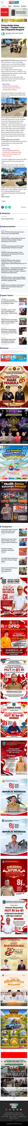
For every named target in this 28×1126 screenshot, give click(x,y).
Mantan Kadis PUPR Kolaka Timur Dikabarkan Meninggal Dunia (9, 569)
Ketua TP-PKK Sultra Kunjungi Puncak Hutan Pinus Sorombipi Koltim (12, 232)
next (14, 1098)
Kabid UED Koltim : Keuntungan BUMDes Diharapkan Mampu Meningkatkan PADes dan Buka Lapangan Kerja (13, 278)
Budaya (4, 337)
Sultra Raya (16, 6)
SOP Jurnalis (5, 1116)
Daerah (4, 298)
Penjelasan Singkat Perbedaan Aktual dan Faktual (7, 550)
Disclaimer (15, 1114)
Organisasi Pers (22, 1116)
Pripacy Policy (12, 1116)
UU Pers (16, 1118)
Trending (3, 6)
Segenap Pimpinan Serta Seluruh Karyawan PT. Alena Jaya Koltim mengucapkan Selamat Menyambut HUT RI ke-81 (14, 262)
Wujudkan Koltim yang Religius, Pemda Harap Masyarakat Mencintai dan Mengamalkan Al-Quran (11, 87)
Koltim (9, 6)
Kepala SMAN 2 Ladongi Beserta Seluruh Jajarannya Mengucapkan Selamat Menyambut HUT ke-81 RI (13, 239)
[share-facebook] (2, 207)
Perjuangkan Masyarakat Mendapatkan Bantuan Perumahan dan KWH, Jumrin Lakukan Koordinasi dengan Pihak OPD (9, 341)
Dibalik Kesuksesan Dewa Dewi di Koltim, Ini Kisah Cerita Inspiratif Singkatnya (9, 540)
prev (13, 1098)
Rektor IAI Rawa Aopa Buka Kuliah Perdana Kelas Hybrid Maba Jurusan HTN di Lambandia (9, 321)
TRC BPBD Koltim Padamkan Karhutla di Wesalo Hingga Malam (9, 560)
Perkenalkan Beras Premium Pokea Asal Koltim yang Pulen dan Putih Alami (9, 531)
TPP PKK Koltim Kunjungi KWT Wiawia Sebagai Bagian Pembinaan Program (12, 246)
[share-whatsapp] (9, 207)
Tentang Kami (18, 1113)
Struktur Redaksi (9, 1113)
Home (2, 22)
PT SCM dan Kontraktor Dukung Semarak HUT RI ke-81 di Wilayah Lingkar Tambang (9, 301)
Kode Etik (21, 1114)
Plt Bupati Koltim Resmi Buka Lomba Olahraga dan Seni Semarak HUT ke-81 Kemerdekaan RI (12, 254)
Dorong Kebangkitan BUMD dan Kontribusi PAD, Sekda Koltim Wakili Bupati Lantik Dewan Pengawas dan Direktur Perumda (11, 153)
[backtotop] (14, 1121)
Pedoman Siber (7, 1114)
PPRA (11, 1118)
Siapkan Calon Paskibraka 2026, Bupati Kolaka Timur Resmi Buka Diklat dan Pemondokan (12, 286)
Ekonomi (23, 6)
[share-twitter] (6, 207)
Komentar (23, 207)
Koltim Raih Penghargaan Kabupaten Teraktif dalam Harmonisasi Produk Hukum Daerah (9, 331)
